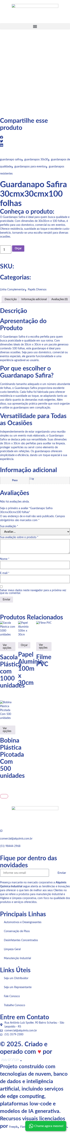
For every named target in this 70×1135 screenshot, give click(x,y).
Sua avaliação (9, 526)
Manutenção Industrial (17, 958)
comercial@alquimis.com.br (16, 838)
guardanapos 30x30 (36, 159)
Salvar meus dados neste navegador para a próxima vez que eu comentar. (33, 592)
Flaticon (25, 1127)
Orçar (18, 248)
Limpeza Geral (12, 949)
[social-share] (35, 137)
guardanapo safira (10, 159)
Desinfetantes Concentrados (21, 940)
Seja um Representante (18, 987)
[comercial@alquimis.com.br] (1, 830)
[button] (35, 26)
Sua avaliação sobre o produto (19, 537)
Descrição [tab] (11, 299)
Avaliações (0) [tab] (59, 299)
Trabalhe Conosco (14, 1005)
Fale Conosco (12, 996)
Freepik (13, 1127)
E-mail (4, 573)
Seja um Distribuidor (16, 978)
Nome (4, 559)
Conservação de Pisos (17, 931)
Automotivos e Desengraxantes (22, 922)
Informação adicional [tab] (34, 299)
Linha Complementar (12, 289)
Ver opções (7, 646)
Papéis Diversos (37, 289)
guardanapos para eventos (30, 166)
